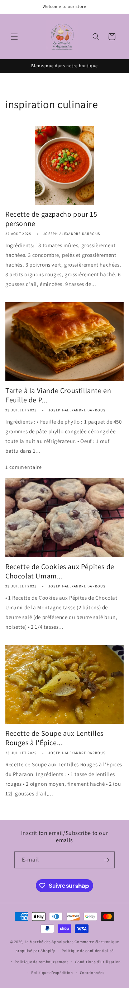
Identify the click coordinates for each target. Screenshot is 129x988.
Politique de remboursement (41, 961)
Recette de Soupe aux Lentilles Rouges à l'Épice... (54, 738)
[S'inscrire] (106, 859)
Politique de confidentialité (88, 950)
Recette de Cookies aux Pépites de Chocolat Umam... (59, 571)
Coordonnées (92, 972)
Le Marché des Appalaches (49, 941)
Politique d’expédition (52, 972)
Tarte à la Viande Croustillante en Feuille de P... (58, 395)
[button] (14, 37)
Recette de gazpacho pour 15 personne (51, 218)
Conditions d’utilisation (98, 961)
